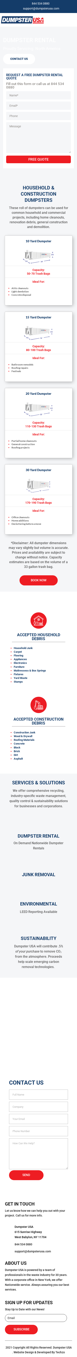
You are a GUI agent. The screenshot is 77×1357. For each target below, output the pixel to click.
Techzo (60, 1352)
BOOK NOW (38, 580)
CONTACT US (19, 58)
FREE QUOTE (38, 159)
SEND (26, 1175)
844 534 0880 (40, 3)
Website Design (24, 1352)
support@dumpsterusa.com (41, 8)
